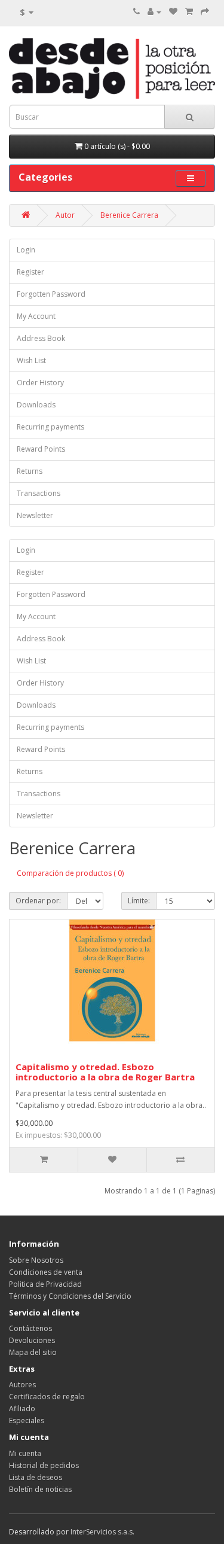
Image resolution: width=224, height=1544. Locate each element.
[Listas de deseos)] (173, 12)
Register (30, 272)
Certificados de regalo (47, 1396)
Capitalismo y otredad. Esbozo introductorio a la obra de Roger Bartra (105, 1072)
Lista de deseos (35, 1477)
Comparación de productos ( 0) (70, 873)
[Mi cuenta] (154, 12)
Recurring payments (50, 427)
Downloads (36, 405)
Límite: (139, 901)
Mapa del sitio (33, 1352)
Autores (22, 1384)
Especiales (26, 1420)
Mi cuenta (25, 1453)
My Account (36, 316)
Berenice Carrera (129, 215)
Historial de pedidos (44, 1465)
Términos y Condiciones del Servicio (70, 1296)
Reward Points (41, 449)
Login (26, 250)
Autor (65, 215)
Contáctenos (30, 1328)
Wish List (31, 360)
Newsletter (35, 515)
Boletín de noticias (40, 1489)
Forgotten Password (51, 294)
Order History (40, 382)
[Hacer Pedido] (205, 12)
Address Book (41, 338)
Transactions (38, 493)
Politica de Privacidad (45, 1284)
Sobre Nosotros (36, 1260)
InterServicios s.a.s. (102, 1532)
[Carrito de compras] (189, 12)
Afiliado (22, 1408)
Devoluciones (32, 1340)
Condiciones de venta (45, 1272)
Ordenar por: (38, 901)
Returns (29, 471)
